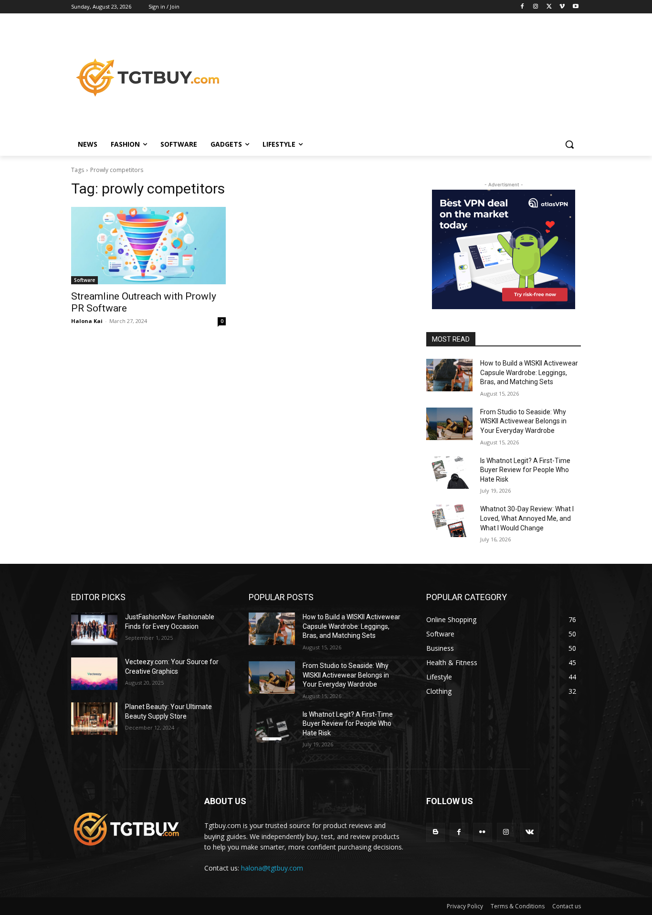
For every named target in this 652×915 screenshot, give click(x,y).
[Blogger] (435, 832)
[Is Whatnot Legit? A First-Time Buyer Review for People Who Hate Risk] (449, 472)
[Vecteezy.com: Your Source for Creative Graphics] (94, 673)
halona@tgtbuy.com (272, 867)
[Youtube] (575, 6)
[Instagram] (535, 6)
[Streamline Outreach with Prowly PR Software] (148, 245)
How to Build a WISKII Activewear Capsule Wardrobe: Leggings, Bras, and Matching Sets (529, 372)
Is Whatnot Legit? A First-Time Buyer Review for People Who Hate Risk (525, 470)
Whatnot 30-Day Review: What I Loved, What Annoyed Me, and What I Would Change (527, 518)
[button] (569, 144)
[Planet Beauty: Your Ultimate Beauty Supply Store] (94, 718)
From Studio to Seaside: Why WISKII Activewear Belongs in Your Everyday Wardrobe (523, 421)
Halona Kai (87, 320)
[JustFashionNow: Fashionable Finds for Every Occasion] (94, 629)
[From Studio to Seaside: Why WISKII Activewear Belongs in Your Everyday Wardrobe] (449, 424)
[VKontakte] (529, 832)
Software (84, 280)
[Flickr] (482, 832)
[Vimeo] (562, 6)
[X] (549, 6)
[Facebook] (522, 6)
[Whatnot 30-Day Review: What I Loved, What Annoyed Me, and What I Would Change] (449, 521)
